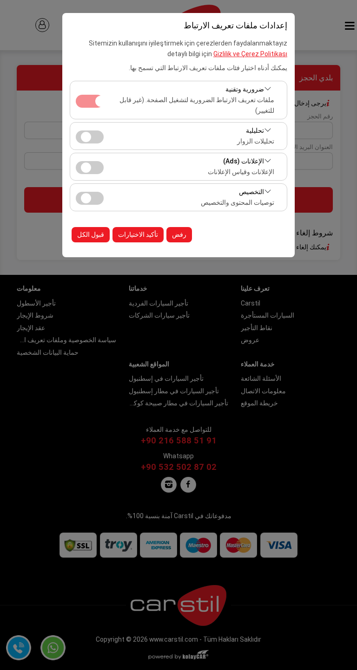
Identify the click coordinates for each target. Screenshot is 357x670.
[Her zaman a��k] (90, 100)
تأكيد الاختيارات (138, 234)
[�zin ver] (90, 135)
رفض (179, 234)
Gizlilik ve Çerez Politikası (250, 54)
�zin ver (90, 136)
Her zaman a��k (90, 101)
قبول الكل (90, 234)
